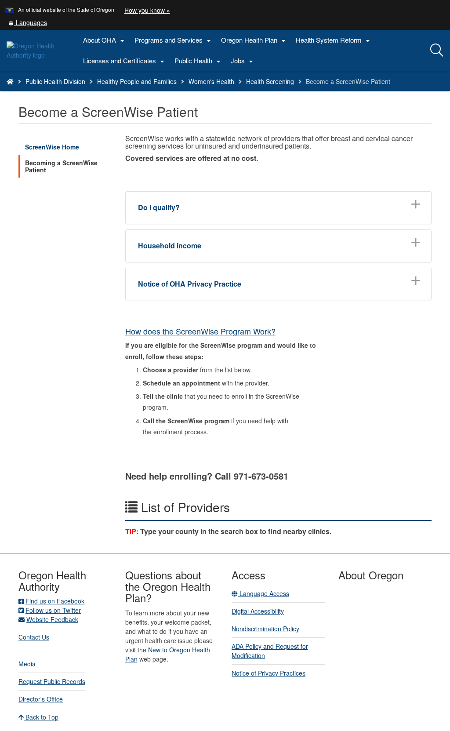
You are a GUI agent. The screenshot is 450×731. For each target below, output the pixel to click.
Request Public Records (51, 681)
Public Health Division (55, 81)
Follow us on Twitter (53, 610)
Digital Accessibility (258, 611)
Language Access (263, 593)
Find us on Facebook (54, 600)
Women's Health (211, 81)
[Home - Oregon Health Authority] (10, 81)
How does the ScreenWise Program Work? (200, 331)
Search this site (80, 92)
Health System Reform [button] (334, 40)
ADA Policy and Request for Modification (270, 651)
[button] (27, 22)
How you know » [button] (147, 10)
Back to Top (41, 717)
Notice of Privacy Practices (268, 673)
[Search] (437, 50)
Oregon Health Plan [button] (254, 40)
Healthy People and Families (137, 81)
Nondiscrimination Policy (265, 628)
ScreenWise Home (52, 146)
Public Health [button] (198, 61)
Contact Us (33, 637)
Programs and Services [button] (173, 40)
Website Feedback (52, 619)
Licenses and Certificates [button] (125, 61)
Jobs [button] (243, 61)
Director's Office (40, 699)
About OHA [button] (105, 40)
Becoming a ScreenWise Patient (61, 166)
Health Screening (270, 81)
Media (27, 663)
